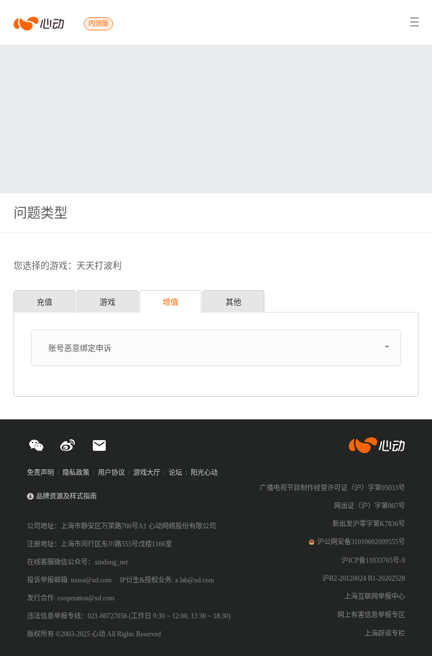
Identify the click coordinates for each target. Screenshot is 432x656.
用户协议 (111, 473)
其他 (233, 301)
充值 (44, 301)
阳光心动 (204, 473)
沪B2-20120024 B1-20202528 (363, 578)
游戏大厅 (146, 473)
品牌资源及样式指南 (66, 496)
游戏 (107, 301)
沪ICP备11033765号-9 (373, 560)
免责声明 (40, 473)
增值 (170, 301)
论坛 (175, 473)
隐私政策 (75, 473)
